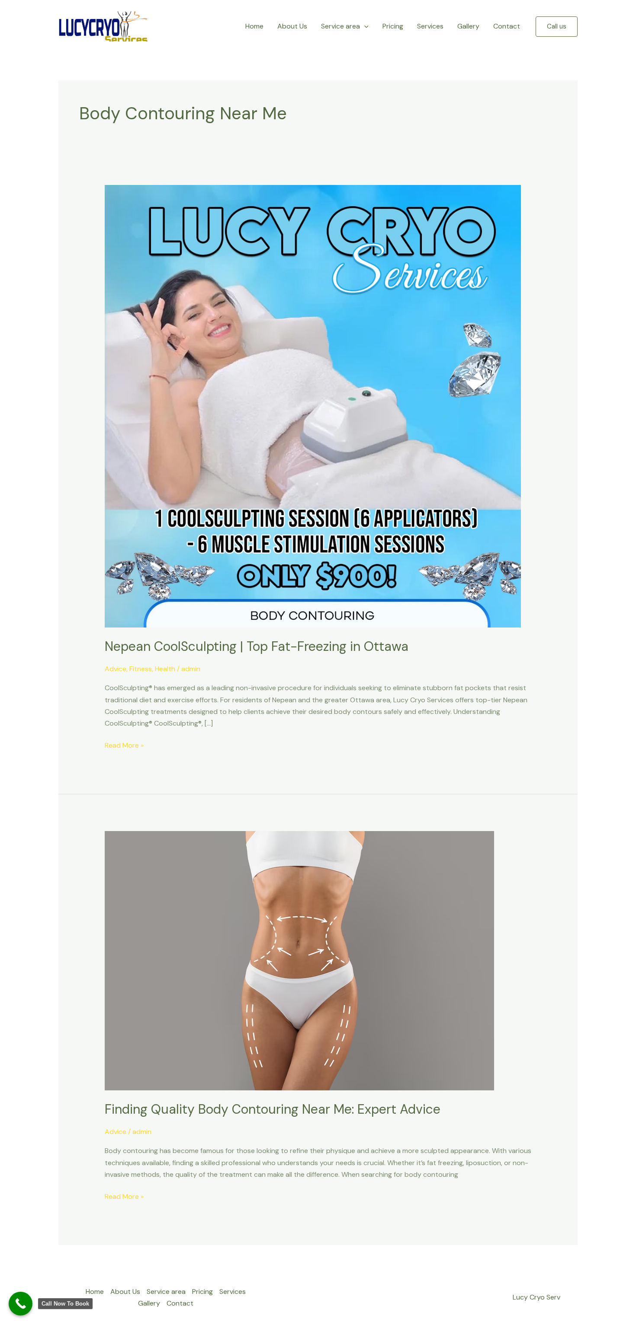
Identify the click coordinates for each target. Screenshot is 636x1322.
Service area (340, 26)
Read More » (124, 744)
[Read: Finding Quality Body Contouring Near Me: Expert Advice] (299, 960)
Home (254, 26)
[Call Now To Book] (20, 1304)
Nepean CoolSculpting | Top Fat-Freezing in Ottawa (256, 646)
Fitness (140, 668)
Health (165, 668)
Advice (115, 668)
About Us (292, 26)
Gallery (468, 26)
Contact (506, 26)
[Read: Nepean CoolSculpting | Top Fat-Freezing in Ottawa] (313, 405)
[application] (364, 26)
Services (430, 26)
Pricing (392, 26)
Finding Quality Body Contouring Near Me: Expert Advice (272, 1109)
